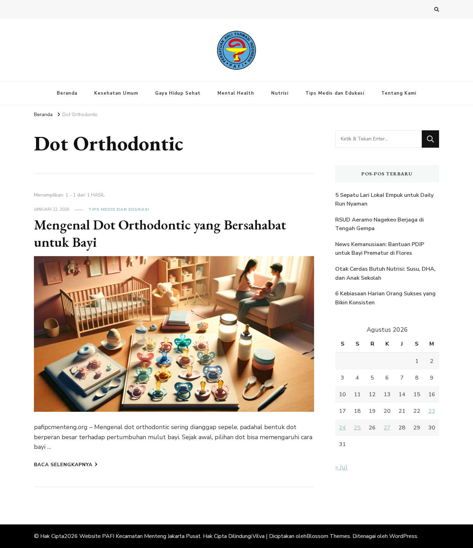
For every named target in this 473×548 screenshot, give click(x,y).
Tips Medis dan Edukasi (334, 93)
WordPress (403, 536)
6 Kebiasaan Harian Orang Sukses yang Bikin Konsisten (385, 298)
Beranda (67, 93)
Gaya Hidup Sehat (177, 93)
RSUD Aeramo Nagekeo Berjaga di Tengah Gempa (379, 224)
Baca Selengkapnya (63, 464)
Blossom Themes (328, 536)
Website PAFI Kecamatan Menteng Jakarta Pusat (139, 536)
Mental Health (235, 93)
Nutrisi (279, 93)
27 (387, 428)
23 (431, 411)
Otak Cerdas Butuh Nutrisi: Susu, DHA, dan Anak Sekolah (385, 273)
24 (342, 428)
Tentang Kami (398, 93)
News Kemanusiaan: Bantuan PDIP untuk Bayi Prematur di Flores (379, 249)
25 (357, 428)
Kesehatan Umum (116, 93)
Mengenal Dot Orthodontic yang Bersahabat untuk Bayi (160, 233)
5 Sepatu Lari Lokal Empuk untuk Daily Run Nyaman (384, 199)
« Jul (341, 467)
